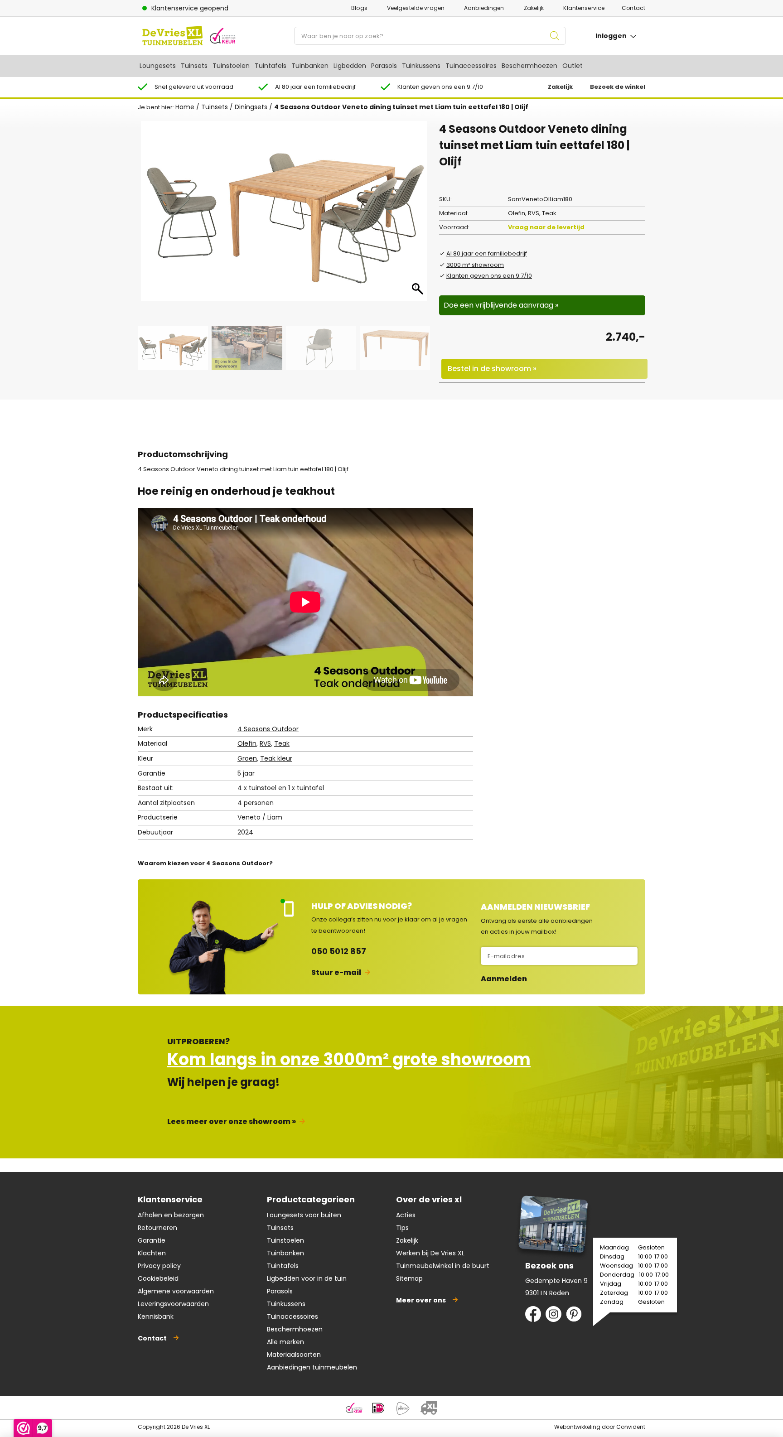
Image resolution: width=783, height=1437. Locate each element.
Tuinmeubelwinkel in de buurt (442, 1265)
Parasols (384, 65)
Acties (406, 1215)
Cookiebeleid (158, 1278)
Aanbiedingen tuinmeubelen (312, 1367)
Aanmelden (504, 979)
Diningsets (251, 106)
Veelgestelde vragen (416, 8)
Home (184, 106)
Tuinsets (194, 65)
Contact (633, 8)
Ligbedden (350, 65)
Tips (402, 1227)
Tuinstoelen (231, 65)
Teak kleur (276, 758)
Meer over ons (421, 1300)
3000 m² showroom (475, 264)
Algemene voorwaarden (176, 1291)
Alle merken (285, 1341)
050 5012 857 (338, 951)
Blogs (359, 8)
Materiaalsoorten (294, 1354)
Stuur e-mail (336, 972)
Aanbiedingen (484, 8)
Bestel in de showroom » (492, 368)
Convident (630, 1427)
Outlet (572, 65)
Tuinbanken (310, 65)
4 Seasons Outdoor (268, 728)
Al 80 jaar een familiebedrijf (486, 253)
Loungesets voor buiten (304, 1215)
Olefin (246, 743)
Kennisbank (156, 1316)
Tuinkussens (421, 65)
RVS (265, 743)
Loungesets (158, 65)
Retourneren (157, 1227)
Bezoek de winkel (617, 86)
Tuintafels (270, 65)
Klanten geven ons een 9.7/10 (489, 275)
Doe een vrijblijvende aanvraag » (501, 305)
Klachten (152, 1253)
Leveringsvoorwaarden (173, 1303)
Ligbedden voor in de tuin (307, 1278)
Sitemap (409, 1278)
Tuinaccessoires (471, 65)
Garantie (151, 1240)
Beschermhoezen (529, 65)
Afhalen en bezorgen (171, 1215)
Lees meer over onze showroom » (231, 1121)
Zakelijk (534, 8)
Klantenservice (583, 8)
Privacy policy (159, 1265)
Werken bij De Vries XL (430, 1253)
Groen (247, 758)
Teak (282, 743)
